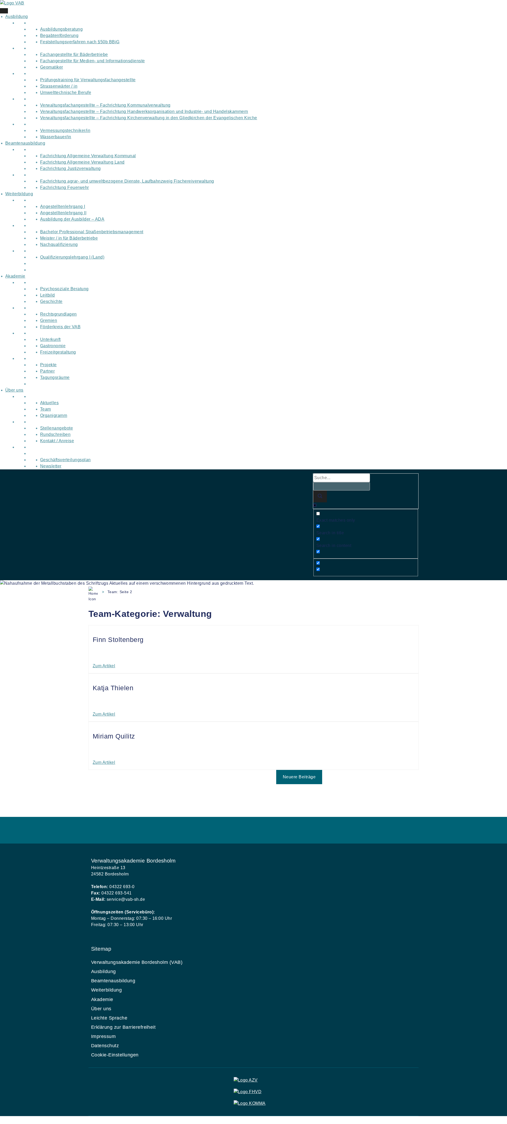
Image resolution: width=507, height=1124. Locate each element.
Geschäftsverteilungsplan (65, 460)
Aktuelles (49, 403)
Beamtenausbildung (25, 143)
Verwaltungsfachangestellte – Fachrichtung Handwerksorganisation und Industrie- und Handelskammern (144, 111)
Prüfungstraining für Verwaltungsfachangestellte (88, 80)
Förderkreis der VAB (60, 327)
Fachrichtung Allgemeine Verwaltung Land (82, 162)
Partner (47, 371)
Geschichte (51, 301)
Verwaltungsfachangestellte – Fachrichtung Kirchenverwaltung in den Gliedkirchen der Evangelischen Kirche (148, 118)
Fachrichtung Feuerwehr (64, 187)
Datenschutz (105, 1045)
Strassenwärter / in (58, 86)
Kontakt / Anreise (57, 441)
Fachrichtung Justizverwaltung (70, 168)
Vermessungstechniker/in (65, 130)
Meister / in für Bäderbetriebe (69, 238)
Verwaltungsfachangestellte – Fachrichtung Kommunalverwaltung (105, 105)
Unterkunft (50, 339)
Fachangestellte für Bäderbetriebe (74, 54)
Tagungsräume (55, 377)
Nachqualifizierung (59, 244)
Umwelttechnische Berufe (65, 92)
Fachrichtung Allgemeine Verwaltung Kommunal (88, 156)
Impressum (103, 1036)
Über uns (14, 390)
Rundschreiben (55, 434)
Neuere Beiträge (299, 777)
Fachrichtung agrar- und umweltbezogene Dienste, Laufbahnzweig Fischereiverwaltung (127, 181)
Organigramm (53, 415)
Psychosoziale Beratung (64, 289)
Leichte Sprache (109, 1018)
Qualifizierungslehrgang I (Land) (72, 257)
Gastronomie (52, 346)
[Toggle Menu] (4, 10)
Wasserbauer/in (55, 137)
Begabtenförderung (59, 35)
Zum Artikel (104, 666)
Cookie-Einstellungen (115, 1055)
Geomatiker (51, 67)
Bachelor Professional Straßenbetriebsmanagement (91, 232)
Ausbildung (16, 16)
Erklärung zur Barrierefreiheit (123, 1027)
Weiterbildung (19, 194)
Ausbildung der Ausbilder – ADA (72, 219)
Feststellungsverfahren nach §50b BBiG (80, 42)
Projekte (48, 365)
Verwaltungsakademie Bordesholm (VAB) (136, 962)
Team (45, 409)
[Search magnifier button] (320, 496)
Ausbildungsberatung (61, 29)
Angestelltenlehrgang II (63, 213)
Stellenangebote (56, 428)
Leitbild (47, 295)
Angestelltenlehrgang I (62, 206)
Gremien (48, 320)
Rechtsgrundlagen (58, 314)
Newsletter (51, 466)
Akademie (15, 276)
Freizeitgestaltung (58, 352)
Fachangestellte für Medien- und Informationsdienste (92, 61)
